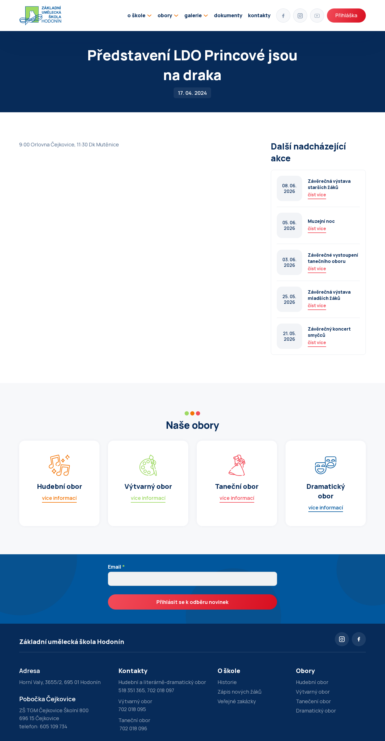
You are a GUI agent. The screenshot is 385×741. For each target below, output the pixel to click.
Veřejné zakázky (237, 701)
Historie (227, 682)
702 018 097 (160, 690)
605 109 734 (53, 726)
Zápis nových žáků (240, 691)
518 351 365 (131, 690)
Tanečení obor (313, 701)
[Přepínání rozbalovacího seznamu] (149, 15)
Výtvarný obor (313, 691)
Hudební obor (312, 682)
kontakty (259, 15)
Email (116, 566)
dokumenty (228, 15)
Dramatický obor (316, 710)
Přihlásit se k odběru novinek (192, 602)
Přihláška (346, 15)
